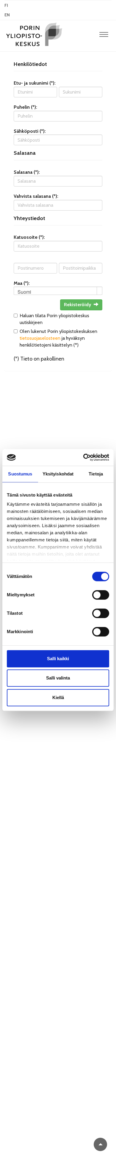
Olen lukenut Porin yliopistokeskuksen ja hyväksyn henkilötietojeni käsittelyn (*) (58, 338)
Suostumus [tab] (20, 473)
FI (6, 5)
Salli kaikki (58, 658)
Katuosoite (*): (29, 237)
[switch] (100, 595)
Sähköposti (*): (30, 131)
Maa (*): (22, 283)
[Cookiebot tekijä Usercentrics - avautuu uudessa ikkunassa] (83, 457)
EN (7, 15)
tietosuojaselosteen (40, 338)
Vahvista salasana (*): (36, 196)
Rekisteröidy (77, 304)
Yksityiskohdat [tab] (58, 473)
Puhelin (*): (25, 107)
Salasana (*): (27, 172)
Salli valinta (58, 677)
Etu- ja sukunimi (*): (35, 83)
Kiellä (58, 697)
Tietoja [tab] (96, 473)
